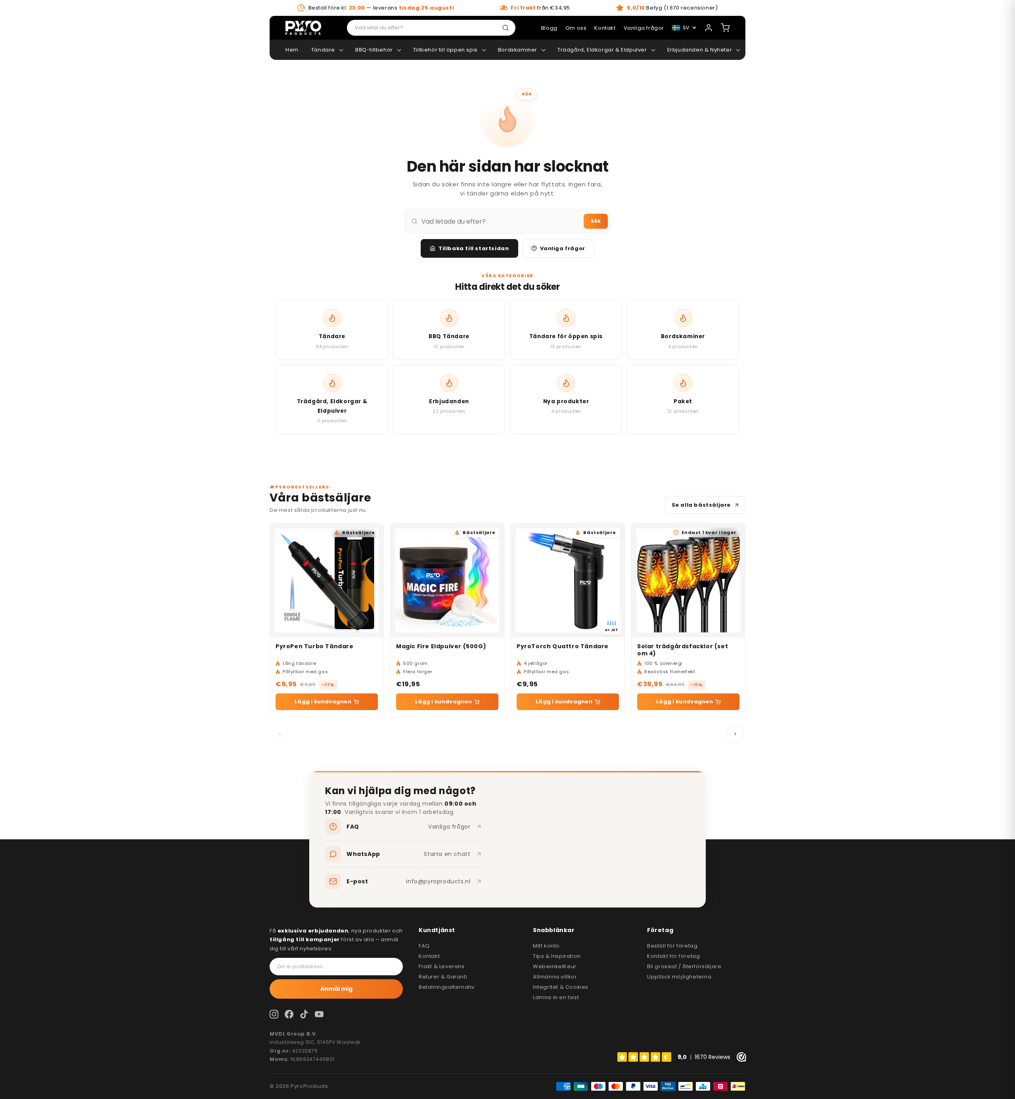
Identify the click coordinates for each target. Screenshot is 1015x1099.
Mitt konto (546, 946)
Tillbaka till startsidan (474, 248)
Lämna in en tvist (556, 997)
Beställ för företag (672, 946)
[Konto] (708, 27)
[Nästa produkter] (735, 734)
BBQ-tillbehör (374, 50)
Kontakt (429, 956)
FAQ (424, 946)
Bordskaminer (517, 50)
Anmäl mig (336, 989)
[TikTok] (304, 1014)
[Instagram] (274, 1014)
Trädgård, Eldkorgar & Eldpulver (602, 50)
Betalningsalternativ (447, 987)
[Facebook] (289, 1014)
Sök (596, 221)
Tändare (323, 50)
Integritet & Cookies (560, 987)
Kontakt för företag (673, 956)
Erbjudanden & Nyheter (699, 50)
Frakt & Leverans (442, 966)
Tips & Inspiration (557, 956)
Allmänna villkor (555, 976)
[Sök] (507, 27)
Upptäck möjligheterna (679, 976)
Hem (292, 50)
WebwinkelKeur (554, 966)
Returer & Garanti (443, 976)
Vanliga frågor (562, 248)
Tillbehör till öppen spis (445, 50)
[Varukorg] (725, 27)
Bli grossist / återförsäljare (684, 966)
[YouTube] (319, 1014)
